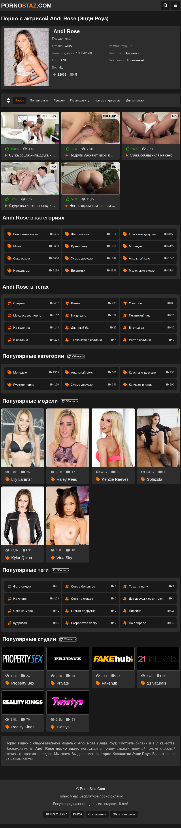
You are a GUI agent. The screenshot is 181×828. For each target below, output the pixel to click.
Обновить (78, 356)
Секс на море (36, 610)
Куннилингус (94, 246)
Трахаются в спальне (94, 340)
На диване (94, 315)
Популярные (39, 100)
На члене (36, 598)
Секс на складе (94, 598)
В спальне (36, 340)
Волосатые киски (36, 234)
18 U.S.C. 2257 (56, 814)
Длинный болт (94, 327)
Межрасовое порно (36, 315)
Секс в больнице (94, 586)
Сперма (36, 303)
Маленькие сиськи (151, 270)
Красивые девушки (151, 234)
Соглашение (97, 814)
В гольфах (151, 327)
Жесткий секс (94, 234)
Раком (94, 303)
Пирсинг (151, 610)
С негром (151, 303)
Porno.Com (26, 5)
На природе (151, 623)
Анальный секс (151, 258)
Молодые (151, 246)
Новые (19, 100)
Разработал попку (94, 623)
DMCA (77, 814)
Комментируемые (108, 100)
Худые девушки (94, 258)
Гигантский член (151, 315)
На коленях (36, 327)
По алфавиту (79, 100)
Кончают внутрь (151, 384)
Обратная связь (124, 814)
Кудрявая (36, 623)
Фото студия (36, 586)
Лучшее (59, 100)
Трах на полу (151, 586)
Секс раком (36, 258)
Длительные (135, 100)
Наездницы (36, 270)
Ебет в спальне (151, 340)
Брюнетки (94, 270)
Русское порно (36, 384)
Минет (36, 246)
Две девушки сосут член (151, 598)
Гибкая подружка (94, 610)
